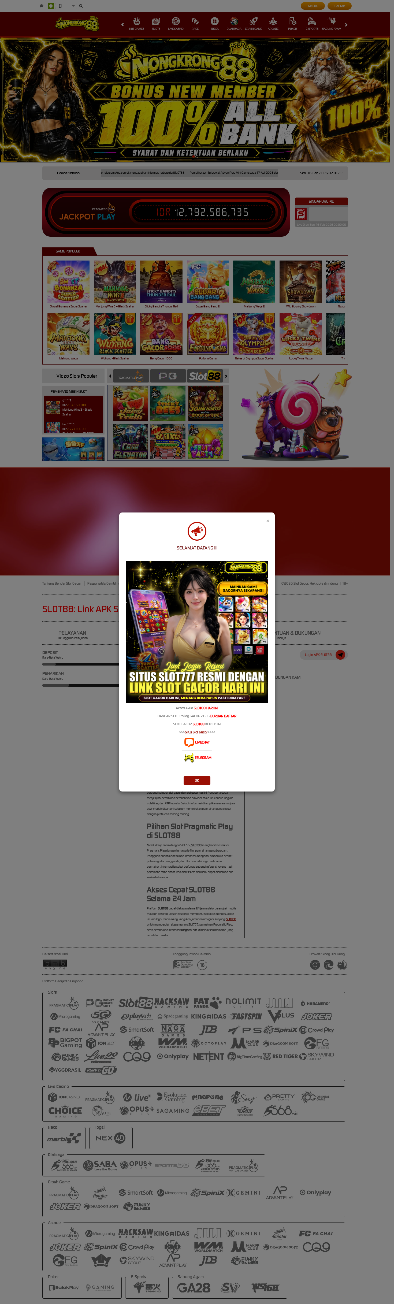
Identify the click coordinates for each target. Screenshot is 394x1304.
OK (197, 780)
